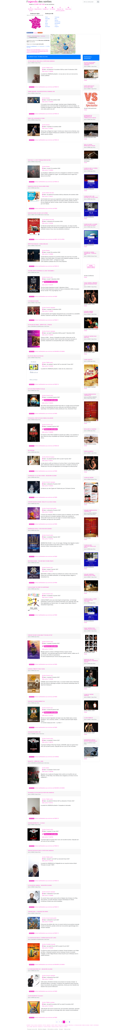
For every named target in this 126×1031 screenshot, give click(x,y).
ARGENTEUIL (49, 1025)
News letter (68, 9)
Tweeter (35, 32)
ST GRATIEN (65, 1026)
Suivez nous (30, 32)
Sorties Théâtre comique (48, 1002)
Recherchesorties (30, 9)
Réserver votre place (51, 282)
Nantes (56, 20)
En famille (52, 9)
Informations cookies (52, 1029)
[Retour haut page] (69, 1022)
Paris (46, 17)
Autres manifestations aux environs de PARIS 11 (46, 320)
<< (57, 1022)
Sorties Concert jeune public (49, 508)
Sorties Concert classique (48, 307)
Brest (46, 23)
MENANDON (40, 1025)
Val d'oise (43, 36)
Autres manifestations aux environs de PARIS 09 (47, 445)
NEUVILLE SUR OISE (34, 1025)
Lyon (46, 20)
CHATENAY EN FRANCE (55, 1026)
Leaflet (74, 53)
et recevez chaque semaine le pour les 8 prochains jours (37, 51)
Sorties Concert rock (47, 277)
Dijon (46, 25)
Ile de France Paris (35, 36)
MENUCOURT (35, 1026)
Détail (85, 80)
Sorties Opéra (45, 767)
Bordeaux (47, 26)
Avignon (57, 26)
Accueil (29, 36)
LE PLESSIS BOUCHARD (78, 1025)
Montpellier (57, 23)
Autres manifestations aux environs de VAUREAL (47, 756)
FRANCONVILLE (71, 1025)
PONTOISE (44, 1025)
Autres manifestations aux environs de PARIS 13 (47, 907)
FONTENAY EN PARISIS (47, 1026)
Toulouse (57, 17)
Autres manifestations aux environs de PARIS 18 (47, 87)
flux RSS (40, 32)
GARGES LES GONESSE (85, 1025)
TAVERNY (91, 1025)
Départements (38, 9)
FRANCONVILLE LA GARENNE (63, 1025)
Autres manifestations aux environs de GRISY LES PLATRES (49, 239)
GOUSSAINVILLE (40, 1026)
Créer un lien (67, 1029)
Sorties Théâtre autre (47, 67)
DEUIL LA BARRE (29, 1026)
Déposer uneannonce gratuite (60, 9)
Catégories (45, 9)
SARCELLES (61, 1026)
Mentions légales (42, 1029)
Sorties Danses (46, 98)
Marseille (47, 18)
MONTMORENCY (96, 1025)
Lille (46, 21)
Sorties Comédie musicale (48, 944)
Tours (56, 25)
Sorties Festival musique (48, 457)
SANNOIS (52, 1025)
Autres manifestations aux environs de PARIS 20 (47, 113)
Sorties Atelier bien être (48, 192)
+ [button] (52, 36)
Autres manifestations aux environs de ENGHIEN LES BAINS (50, 351)
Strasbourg (57, 21)
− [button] (52, 38)
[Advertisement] (81, 22)
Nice (56, 18)
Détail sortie (31, 86)
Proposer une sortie (32, 1029)
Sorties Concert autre (47, 395)
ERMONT (56, 1025)
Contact (61, 1029)
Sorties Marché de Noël (48, 219)
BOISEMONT (29, 1025)
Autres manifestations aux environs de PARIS (46, 208)
